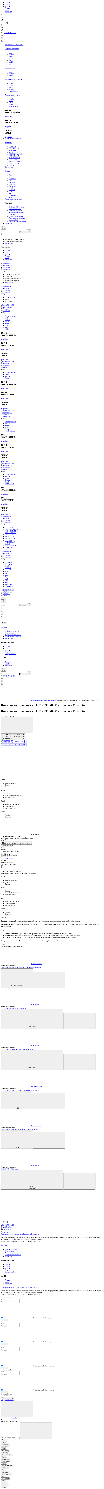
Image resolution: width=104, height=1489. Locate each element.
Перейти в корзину (7, 1398)
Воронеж (4, 1483)
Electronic (12, 182)
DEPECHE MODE (15, 154)
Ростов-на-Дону (6, 1474)
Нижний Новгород (7, 1465)
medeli (11, 62)
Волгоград (5, 1485)
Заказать (4, 1320)
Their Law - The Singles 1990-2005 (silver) (26, 1090)
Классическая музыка (16, 212)
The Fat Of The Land (19, 1008)
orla (10, 60)
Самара (4, 1487)
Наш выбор (13, 214)
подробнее (8, 116)
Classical (12, 190)
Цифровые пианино (12, 49)
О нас (7, 10)
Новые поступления (16, 216)
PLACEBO (13, 150)
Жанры (7, 171)
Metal (11, 188)
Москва (4, 1440)
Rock (10, 175)
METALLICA (13, 152)
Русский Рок (13, 195)
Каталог (4, 627)
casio (10, 53)
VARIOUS (12, 147)
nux (10, 64)
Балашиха (5, 1444)
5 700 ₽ (17, 1108)
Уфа (3, 1476)
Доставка (8, 2)
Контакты (8, 12)
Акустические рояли (12, 95)
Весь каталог (9, 282)
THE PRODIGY (6, 859)
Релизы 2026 (13, 220)
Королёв (4, 1453)
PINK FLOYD (14, 148)
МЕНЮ (4, 623)
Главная (34, 700)
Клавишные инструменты (14, 45)
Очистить (23, 232)
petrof (11, 89)
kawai (11, 58)
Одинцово (5, 1450)
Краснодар (5, 1472)
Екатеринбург (6, 1461)
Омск (3, 1470)
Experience (15, 1169)
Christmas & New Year (16, 207)
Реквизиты (27, 1234)
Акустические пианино (13, 79)
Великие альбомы (15, 209)
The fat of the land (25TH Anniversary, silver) (26, 967)
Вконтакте (6, 269)
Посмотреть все (10, 316)
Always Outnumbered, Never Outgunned (25, 1129)
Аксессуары (9, 223)
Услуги (7, 6)
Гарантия (8, 652)
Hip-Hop (12, 184)
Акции (7, 8)
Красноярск (5, 1478)
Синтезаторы (10, 68)
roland (11, 56)
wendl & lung (13, 91)
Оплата (7, 4)
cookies (14, 1418)
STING (11, 165)
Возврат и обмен (10, 654)
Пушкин (4, 1457)
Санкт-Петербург (7, 1455)
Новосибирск (6, 1459)
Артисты (8, 143)
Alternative (12, 179)
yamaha (11, 55)
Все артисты (9, 167)
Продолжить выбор (7, 1400)
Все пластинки (10, 297)
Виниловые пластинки (13, 139)
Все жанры (8, 197)
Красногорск (5, 1446)
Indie (10, 180)
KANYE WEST (14, 163)
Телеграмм (6, 267)
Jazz (10, 191)
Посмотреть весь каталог (13, 199)
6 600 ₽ (17, 1147)
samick (11, 87)
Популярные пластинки (17, 218)
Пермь (4, 1480)
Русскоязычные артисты (17, 222)
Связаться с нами (7, 845)
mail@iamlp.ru (7, 265)
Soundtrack (12, 186)
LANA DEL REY (15, 159)
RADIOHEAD (14, 156)
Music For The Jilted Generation (22, 1049)
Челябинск (5, 1468)
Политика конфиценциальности (12, 1234)
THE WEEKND (14, 158)
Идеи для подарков (15, 211)
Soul (10, 193)
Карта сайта (35, 1234)
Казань (4, 1463)
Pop (10, 177)
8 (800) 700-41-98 (8, 263)
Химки (3, 1448)
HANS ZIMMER (14, 161)
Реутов (4, 1442)
